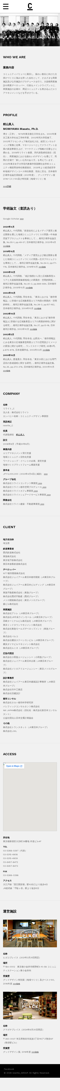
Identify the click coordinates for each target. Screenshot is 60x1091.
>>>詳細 (7, 186)
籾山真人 (20, 434)
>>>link (6, 246)
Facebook (9, 1069)
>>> (22, 218)
